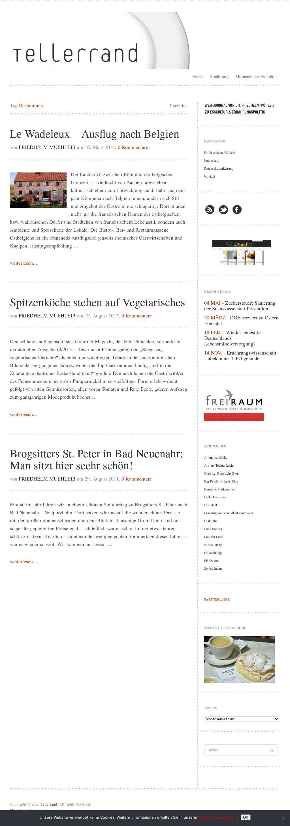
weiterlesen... (23, 262)
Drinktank (211, 505)
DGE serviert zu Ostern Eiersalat (241, 320)
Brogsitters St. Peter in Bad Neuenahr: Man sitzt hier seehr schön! (96, 458)
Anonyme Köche (215, 457)
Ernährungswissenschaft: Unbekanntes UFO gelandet (241, 355)
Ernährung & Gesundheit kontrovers (228, 513)
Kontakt (209, 176)
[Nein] (283, 818)
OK (245, 817)
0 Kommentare (133, 147)
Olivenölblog (213, 552)
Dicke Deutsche (214, 497)
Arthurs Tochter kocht (219, 465)
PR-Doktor (211, 560)
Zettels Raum (213, 568)
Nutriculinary (213, 544)
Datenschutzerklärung (218, 168)
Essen (197, 76)
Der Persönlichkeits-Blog (221, 481)
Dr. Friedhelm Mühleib (219, 152)
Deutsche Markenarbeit (219, 489)
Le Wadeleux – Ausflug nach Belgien (94, 133)
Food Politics (213, 528)
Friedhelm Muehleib (47, 147)
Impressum (211, 160)
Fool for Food (213, 536)
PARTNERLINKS (217, 599)
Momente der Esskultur (256, 76)
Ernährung (219, 76)
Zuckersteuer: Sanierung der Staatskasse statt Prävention (239, 305)
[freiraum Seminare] (241, 404)
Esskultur (210, 520)
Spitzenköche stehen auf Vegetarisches (97, 301)
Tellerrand (48, 804)
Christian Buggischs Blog (221, 473)
